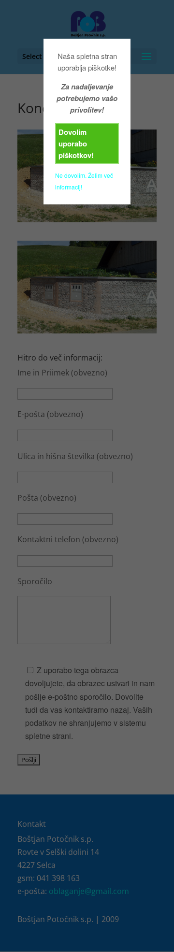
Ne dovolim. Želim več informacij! (84, 181)
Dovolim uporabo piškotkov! (76, 143)
